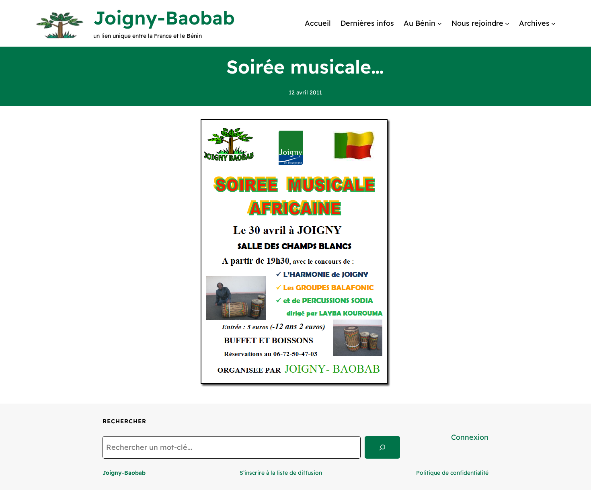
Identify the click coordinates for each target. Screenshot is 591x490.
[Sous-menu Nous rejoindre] (507, 23)
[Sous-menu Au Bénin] (439, 23)
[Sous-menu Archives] (553, 23)
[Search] (382, 447)
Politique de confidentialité (452, 472)
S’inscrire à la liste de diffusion (281, 472)
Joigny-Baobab (164, 17)
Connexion (469, 437)
